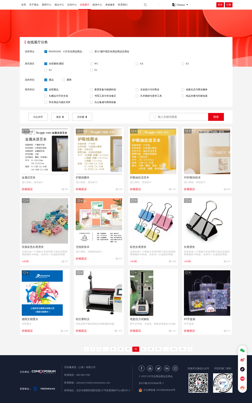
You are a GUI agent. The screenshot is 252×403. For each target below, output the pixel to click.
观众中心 (59, 4)
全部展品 (53, 89)
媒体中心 (97, 4)
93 (158, 349)
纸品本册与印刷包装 (197, 96)
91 (143, 349)
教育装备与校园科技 (105, 89)
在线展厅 (84, 4)
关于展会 (34, 4)
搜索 (216, 116)
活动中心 (72, 4)
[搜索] (145, 5)
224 (174, 349)
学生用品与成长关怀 (59, 102)
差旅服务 (110, 4)
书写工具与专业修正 (105, 96)
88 (120, 349)
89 (128, 349)
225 (182, 349)
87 (113, 349)
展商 (69, 80)
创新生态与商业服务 (197, 89)
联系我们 (123, 4)
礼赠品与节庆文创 (58, 96)
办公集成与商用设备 (105, 102)
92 (151, 349)
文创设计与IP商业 (149, 89)
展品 (51, 80)
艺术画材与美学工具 (151, 96)
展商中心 (46, 4)
